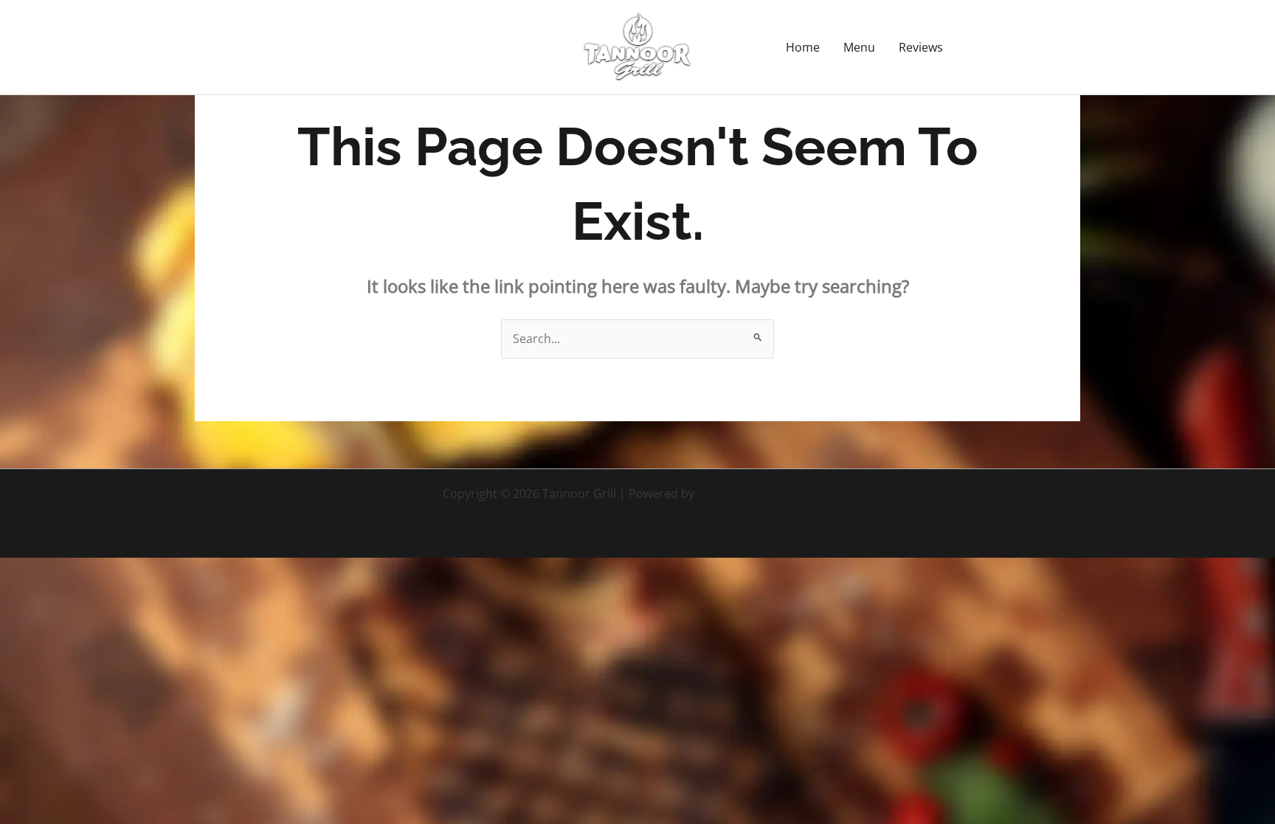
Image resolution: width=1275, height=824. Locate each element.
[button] (1025, 47)
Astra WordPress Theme (765, 493)
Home (803, 47)
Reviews (921, 47)
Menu (859, 47)
